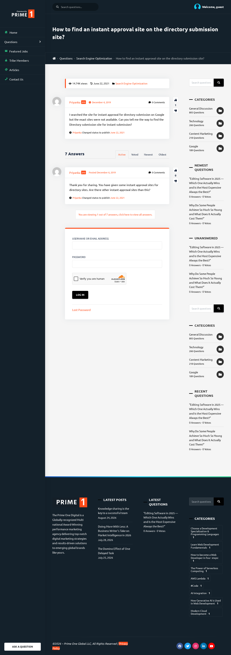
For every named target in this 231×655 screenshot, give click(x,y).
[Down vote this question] (175, 110)
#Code (196, 585)
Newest (148, 154)
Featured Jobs (18, 51)
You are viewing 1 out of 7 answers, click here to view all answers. (115, 214)
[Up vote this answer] (175, 170)
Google (193, 146)
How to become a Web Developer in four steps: (204, 557)
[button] (207, 7)
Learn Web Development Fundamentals (205, 546)
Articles (14, 70)
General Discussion (201, 108)
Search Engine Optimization (94, 58)
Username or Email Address (90, 238)
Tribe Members (19, 60)
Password (79, 257)
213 (83, 102)
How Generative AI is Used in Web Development (206, 602)
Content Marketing (201, 133)
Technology (196, 121)
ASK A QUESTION (22, 646)
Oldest (162, 154)
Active (122, 154)
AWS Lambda (200, 578)
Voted (134, 154)
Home (13, 32)
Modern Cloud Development (200, 612)
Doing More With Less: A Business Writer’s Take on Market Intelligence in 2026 (114, 531)
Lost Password (81, 310)
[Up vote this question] (175, 99)
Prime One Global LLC (77, 643)
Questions (10, 42)
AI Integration (200, 593)
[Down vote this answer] (175, 181)
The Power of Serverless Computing (204, 569)
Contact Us (16, 79)
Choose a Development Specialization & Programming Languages (205, 533)
